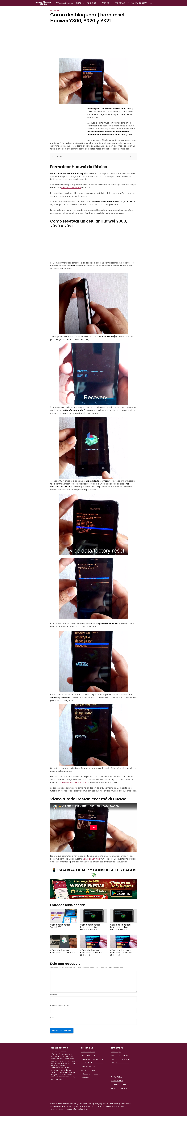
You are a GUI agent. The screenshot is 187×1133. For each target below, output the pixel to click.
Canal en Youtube (91, 858)
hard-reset (54, 11)
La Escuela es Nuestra (90, 1074)
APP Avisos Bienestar (64, 3)
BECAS (78, 3)
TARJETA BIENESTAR (139, 3)
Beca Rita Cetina (88, 1052)
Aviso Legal (116, 1052)
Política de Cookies (119, 1055)
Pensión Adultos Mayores (92, 1063)
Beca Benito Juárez (89, 1055)
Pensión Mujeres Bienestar (92, 1059)
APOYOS (105, 3)
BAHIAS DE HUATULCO (119, 1088)
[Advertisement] (93, 41)
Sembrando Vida (88, 1067)
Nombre (54, 994)
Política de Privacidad (120, 1059)
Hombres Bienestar (89, 1070)
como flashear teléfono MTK (72, 782)
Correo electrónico (60, 1006)
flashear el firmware (71, 187)
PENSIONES (91, 3)
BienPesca (85, 1078)
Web (52, 1017)
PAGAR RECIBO (117, 1081)
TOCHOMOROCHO (118, 1084)
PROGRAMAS (120, 3)
